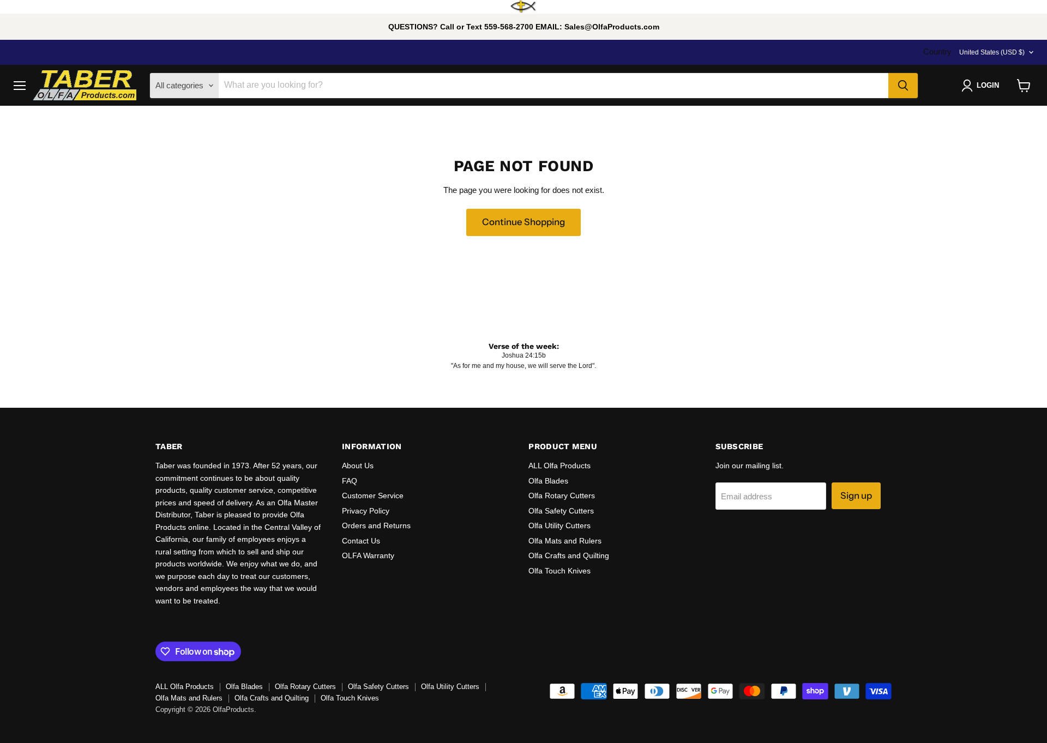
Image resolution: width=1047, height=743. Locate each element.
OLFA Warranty (368, 555)
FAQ (349, 480)
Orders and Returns (376, 525)
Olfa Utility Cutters (559, 525)
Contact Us (361, 540)
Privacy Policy (365, 510)
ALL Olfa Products (559, 465)
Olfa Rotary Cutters (561, 495)
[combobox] (553, 85)
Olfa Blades (548, 480)
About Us (358, 465)
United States (992, 52)
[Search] (903, 85)
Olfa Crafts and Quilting (568, 555)
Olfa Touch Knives (559, 570)
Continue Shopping (523, 221)
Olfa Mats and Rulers (564, 540)
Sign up (856, 495)
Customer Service (373, 495)
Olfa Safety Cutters (561, 510)
